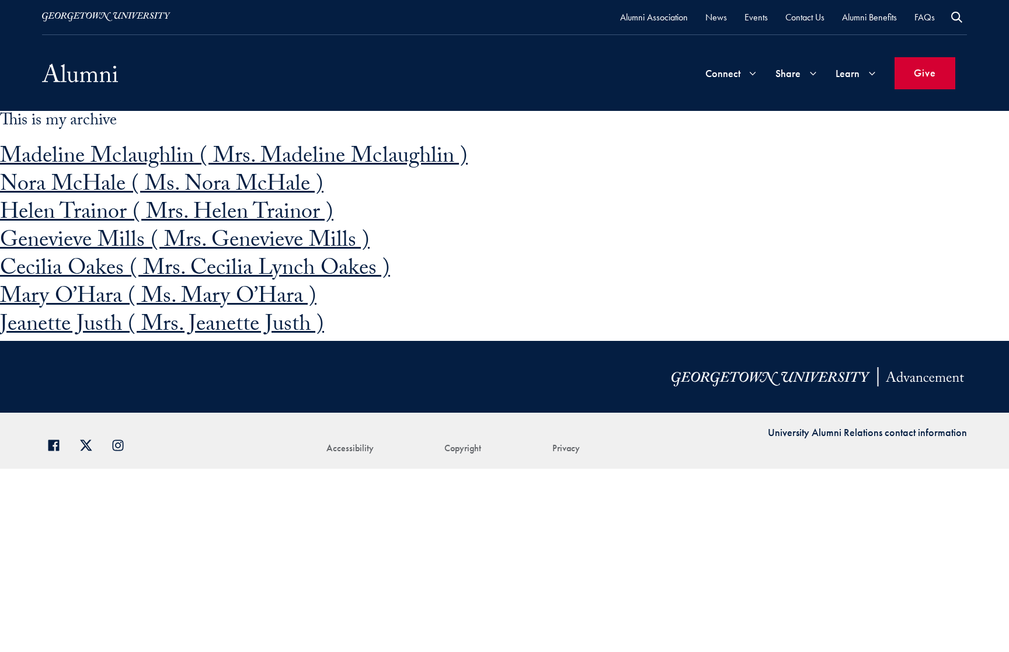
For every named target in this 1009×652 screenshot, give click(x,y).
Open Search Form (957, 17)
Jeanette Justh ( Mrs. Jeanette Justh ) (162, 327)
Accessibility (350, 448)
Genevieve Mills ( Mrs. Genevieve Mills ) (185, 243)
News (716, 17)
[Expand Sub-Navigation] (752, 73)
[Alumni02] (80, 73)
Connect (722, 73)
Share (788, 73)
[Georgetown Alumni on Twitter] (90, 444)
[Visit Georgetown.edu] (106, 17)
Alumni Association (654, 17)
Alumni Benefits (869, 17)
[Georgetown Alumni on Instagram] (122, 444)
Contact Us (804, 17)
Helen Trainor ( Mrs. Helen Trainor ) (166, 214)
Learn (848, 73)
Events (756, 17)
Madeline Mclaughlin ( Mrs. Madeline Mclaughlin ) (234, 158)
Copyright (462, 448)
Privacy (566, 448)
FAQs (924, 17)
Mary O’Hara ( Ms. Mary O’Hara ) (158, 299)
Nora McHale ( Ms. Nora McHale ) (161, 186)
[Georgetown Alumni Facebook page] (58, 444)
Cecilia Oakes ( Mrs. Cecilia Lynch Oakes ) (195, 271)
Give (925, 72)
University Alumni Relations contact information (867, 432)
